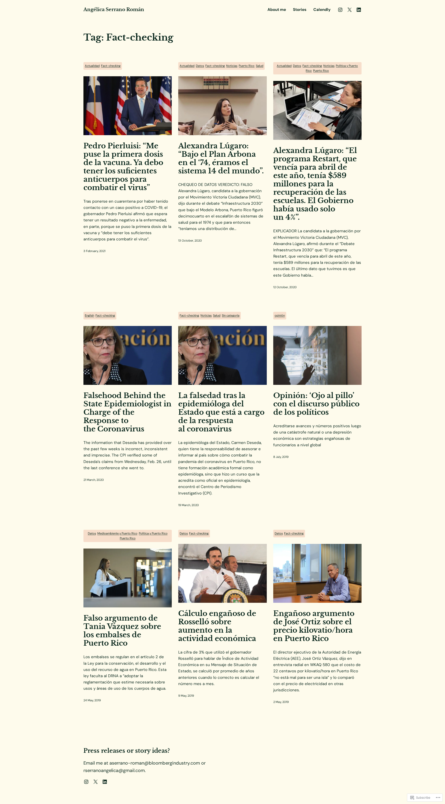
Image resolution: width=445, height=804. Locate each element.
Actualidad (92, 66)
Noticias (231, 66)
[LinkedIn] (359, 10)
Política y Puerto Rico (153, 533)
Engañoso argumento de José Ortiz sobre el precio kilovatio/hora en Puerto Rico (313, 626)
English (89, 315)
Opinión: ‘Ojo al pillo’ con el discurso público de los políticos (316, 403)
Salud (259, 66)
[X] (349, 10)
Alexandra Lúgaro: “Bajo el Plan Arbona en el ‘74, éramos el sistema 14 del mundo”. (221, 158)
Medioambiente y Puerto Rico (117, 533)
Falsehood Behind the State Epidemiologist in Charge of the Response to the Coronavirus (127, 412)
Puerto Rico (246, 66)
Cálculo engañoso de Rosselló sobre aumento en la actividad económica (217, 626)
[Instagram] (340, 10)
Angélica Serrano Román (113, 9)
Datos (200, 66)
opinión (280, 315)
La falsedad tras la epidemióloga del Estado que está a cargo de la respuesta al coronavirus (221, 412)
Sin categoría (230, 315)
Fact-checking (111, 66)
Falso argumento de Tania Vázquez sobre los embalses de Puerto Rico (122, 630)
